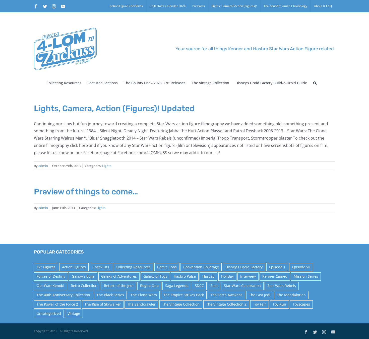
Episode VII (301, 267)
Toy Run (279, 304)
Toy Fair (259, 304)
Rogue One (149, 285)
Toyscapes (301, 304)
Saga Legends (176, 285)
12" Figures (46, 267)
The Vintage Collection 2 (226, 304)
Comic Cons (167, 267)
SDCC (199, 285)
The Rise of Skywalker (103, 304)
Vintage (74, 313)
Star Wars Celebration (242, 285)
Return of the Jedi (119, 285)
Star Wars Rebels (281, 285)
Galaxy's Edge (83, 276)
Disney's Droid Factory (244, 267)
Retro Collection (84, 285)
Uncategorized (49, 313)
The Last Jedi (259, 294)
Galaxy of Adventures (119, 276)
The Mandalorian (291, 294)
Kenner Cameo (274, 276)
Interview (248, 276)
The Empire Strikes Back (183, 294)
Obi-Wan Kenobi (50, 285)
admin (43, 165)
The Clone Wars (144, 294)
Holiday (227, 276)
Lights (106, 165)
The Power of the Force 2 (57, 304)
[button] (315, 83)
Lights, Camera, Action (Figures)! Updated (114, 108)
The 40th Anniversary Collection (63, 294)
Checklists (100, 267)
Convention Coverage (201, 267)
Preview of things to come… (86, 191)
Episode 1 (277, 267)
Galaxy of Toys (155, 276)
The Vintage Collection (181, 304)
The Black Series (110, 294)
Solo (213, 285)
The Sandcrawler (141, 304)
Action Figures (74, 267)
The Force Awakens (226, 294)
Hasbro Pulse (185, 276)
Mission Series (306, 276)
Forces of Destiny (51, 276)
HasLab (208, 276)
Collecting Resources (133, 267)
